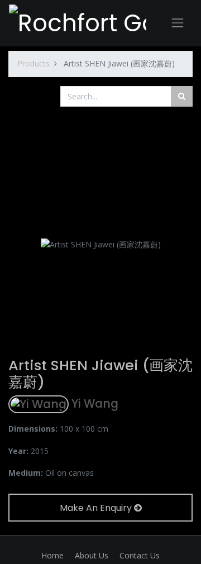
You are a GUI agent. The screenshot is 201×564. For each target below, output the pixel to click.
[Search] (182, 96)
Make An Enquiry (97, 507)
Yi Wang (93, 404)
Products (33, 63)
